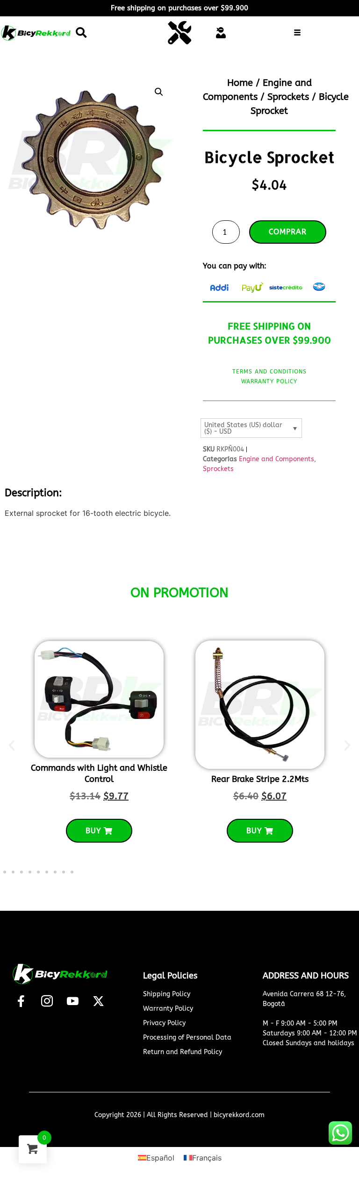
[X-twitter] (98, 1001)
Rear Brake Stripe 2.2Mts (260, 779)
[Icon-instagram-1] (46, 1001)
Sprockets (288, 96)
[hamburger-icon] (297, 33)
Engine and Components (276, 459)
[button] (81, 32)
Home (240, 82)
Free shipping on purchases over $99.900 (179, 8)
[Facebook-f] (21, 1001)
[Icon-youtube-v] (72, 1001)
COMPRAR (288, 231)
